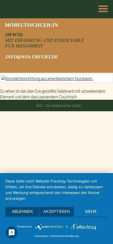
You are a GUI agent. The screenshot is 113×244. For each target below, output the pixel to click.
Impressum (41, 235)
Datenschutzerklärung (65, 235)
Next (106, 26)
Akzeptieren (56, 211)
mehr (90, 211)
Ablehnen (22, 211)
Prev (7, 26)
